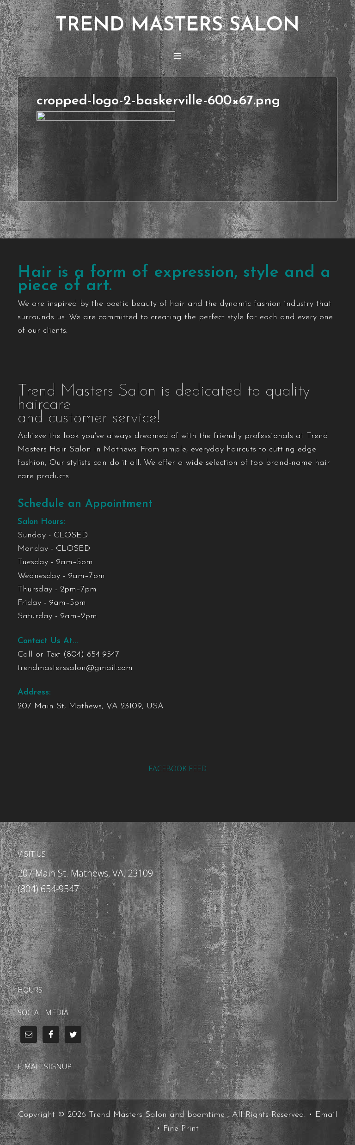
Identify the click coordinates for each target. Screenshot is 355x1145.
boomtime (206, 1115)
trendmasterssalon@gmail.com (75, 668)
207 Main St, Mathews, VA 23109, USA (91, 706)
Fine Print (181, 1129)
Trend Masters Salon (177, 26)
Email (326, 1115)
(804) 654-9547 (91, 655)
